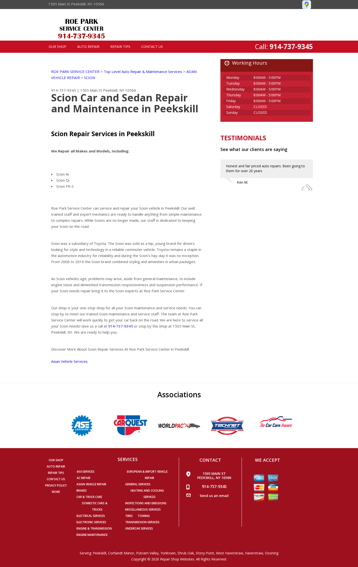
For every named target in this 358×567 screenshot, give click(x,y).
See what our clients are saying (253, 149)
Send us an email (214, 495)
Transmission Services (142, 522)
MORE (56, 492)
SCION (89, 77)
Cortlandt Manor (121, 553)
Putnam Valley (147, 553)
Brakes (81, 490)
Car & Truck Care (89, 497)
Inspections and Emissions (146, 503)
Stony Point (205, 553)
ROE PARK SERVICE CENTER (75, 71)
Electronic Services (91, 522)
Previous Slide (300, 187)
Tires (129, 516)
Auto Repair (88, 46)
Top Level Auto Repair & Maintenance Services (143, 71)
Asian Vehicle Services (69, 361)
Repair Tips (120, 46)
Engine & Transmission (94, 528)
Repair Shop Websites (177, 559)
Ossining (271, 553)
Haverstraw (254, 553)
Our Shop (57, 46)
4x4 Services (85, 472)
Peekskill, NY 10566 (119, 90)
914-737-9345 (291, 46)
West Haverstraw (229, 553)
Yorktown (168, 553)
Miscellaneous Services (143, 509)
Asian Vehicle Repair (91, 484)
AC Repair (83, 478)
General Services (138, 484)
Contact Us (152, 46)
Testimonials (243, 137)
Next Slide (309, 187)
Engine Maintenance (92, 535)
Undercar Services (139, 528)
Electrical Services (90, 516)
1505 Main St (91, 90)
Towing (144, 516)
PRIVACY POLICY (56, 485)
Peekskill (99, 553)
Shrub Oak (186, 553)
